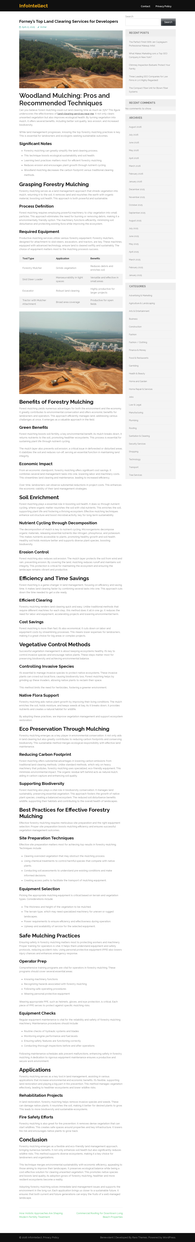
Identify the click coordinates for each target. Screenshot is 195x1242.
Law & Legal (135, 405)
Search (129, 16)
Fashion (132, 334)
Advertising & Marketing (140, 295)
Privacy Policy (163, 6)
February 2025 (136, 267)
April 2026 (134, 158)
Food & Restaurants (138, 358)
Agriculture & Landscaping (142, 303)
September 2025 (137, 213)
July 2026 (133, 134)
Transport (133, 467)
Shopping (133, 451)
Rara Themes (139, 1237)
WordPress (169, 1237)
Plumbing (133, 420)
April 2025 (134, 252)
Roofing (133, 428)
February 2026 (136, 174)
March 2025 (134, 259)
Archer (43, 27)
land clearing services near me (75, 113)
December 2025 (137, 189)
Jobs (131, 397)
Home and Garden (138, 381)
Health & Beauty (137, 373)
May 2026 (134, 150)
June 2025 (134, 236)
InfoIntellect (33, 5)
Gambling (133, 365)
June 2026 (134, 142)
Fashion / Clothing (138, 342)
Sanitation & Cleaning (139, 436)
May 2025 (134, 244)
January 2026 (135, 181)
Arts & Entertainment (139, 311)
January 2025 (135, 275)
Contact (145, 6)
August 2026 (135, 127)
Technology (135, 459)
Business (133, 319)
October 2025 (136, 205)
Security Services (137, 444)
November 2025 (137, 197)
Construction (135, 326)
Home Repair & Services (141, 389)
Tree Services (135, 475)
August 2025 (135, 220)
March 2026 (135, 166)
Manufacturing (136, 412)
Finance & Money (137, 350)
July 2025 (133, 228)
